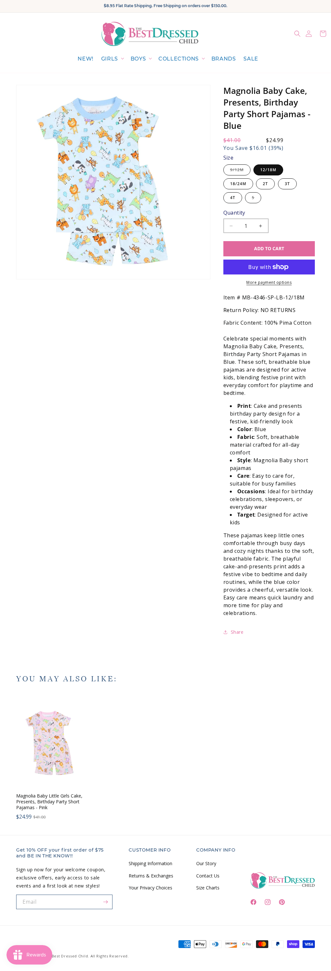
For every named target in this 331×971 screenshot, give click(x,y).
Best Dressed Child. (70, 956)
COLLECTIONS (178, 59)
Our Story (206, 863)
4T (232, 197)
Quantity (234, 212)
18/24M (238, 183)
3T (287, 183)
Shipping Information (150, 863)
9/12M (240, 171)
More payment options (269, 282)
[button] (112, 59)
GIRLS (109, 59)
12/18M (268, 170)
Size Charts (207, 888)
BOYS (138, 59)
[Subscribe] (105, 902)
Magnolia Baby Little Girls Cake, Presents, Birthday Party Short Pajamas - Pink (49, 801)
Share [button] (237, 632)
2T (265, 183)
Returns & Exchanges (151, 876)
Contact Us (207, 876)
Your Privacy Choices (150, 888)
